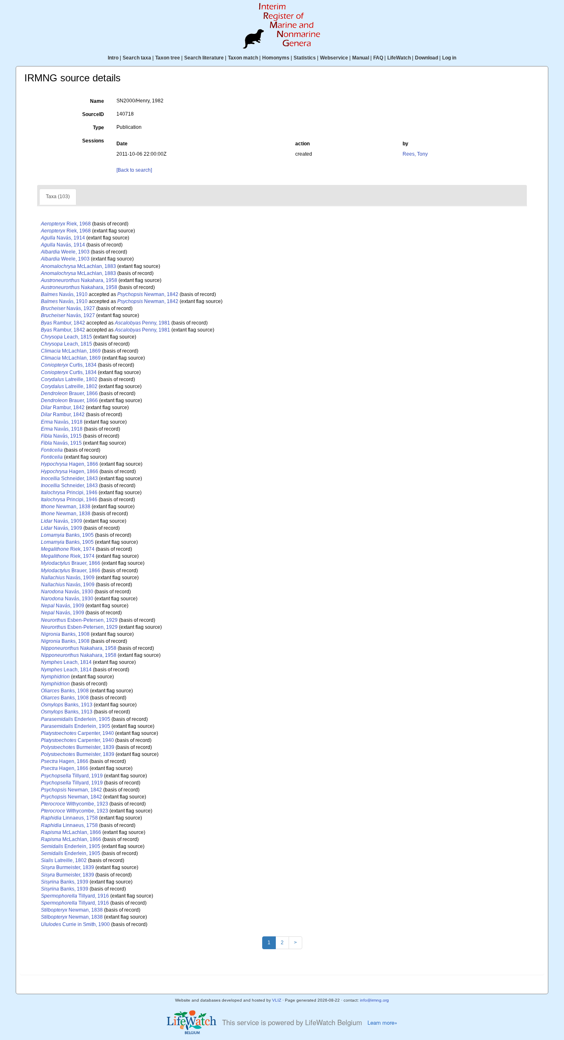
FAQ (378, 58)
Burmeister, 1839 (77, 747)
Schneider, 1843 (69, 478)
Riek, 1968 (66, 224)
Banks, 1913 (66, 705)
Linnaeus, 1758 (69, 818)
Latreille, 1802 (69, 379)
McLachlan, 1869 (71, 351)
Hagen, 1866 (69, 464)
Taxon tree (167, 58)
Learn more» (382, 1022)
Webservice (334, 58)
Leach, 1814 (66, 662)
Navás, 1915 (61, 436)
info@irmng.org (374, 1000)
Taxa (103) (58, 196)
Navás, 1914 (63, 238)
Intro (113, 58)
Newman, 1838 (65, 506)
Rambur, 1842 (63, 323)
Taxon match (243, 58)
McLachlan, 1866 (71, 832)
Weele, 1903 (65, 252)
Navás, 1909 (61, 521)
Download (426, 58)
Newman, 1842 (147, 294)
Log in (449, 58)
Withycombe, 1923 (74, 804)
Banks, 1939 (64, 882)
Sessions (93, 141)
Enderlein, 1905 (75, 719)
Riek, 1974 (68, 549)
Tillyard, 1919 (72, 776)
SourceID (93, 114)
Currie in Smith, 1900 (75, 924)
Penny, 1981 (142, 323)
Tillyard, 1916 (75, 896)
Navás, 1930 (67, 592)
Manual (360, 58)
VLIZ (276, 1000)
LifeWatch (399, 58)
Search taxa (137, 58)
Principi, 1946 (69, 492)
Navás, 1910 (64, 294)
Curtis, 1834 (69, 365)
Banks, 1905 (67, 535)
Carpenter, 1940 (77, 733)
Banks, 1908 (65, 634)
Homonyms (275, 58)
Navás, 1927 (68, 308)
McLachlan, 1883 (78, 266)
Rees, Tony (415, 154)
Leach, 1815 (66, 337)
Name (97, 101)
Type (98, 127)
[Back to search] (134, 170)
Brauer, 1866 (69, 393)
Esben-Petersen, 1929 (79, 620)
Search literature (204, 58)
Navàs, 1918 (62, 422)
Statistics (305, 58)
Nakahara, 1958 (79, 280)
